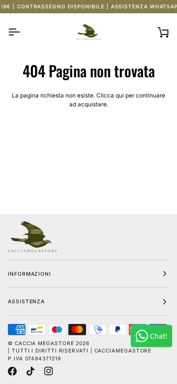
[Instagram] (48, 371)
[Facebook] (12, 371)
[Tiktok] (30, 371)
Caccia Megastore (44, 343)
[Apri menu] (22, 32)
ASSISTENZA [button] (26, 301)
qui (120, 95)
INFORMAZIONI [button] (29, 274)
